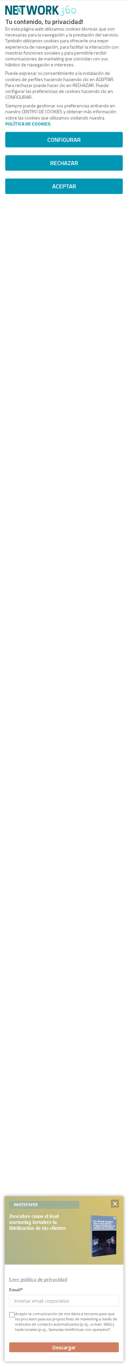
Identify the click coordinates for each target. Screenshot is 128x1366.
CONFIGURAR (64, 139)
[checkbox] (11, 1314)
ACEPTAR (64, 186)
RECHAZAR (64, 163)
